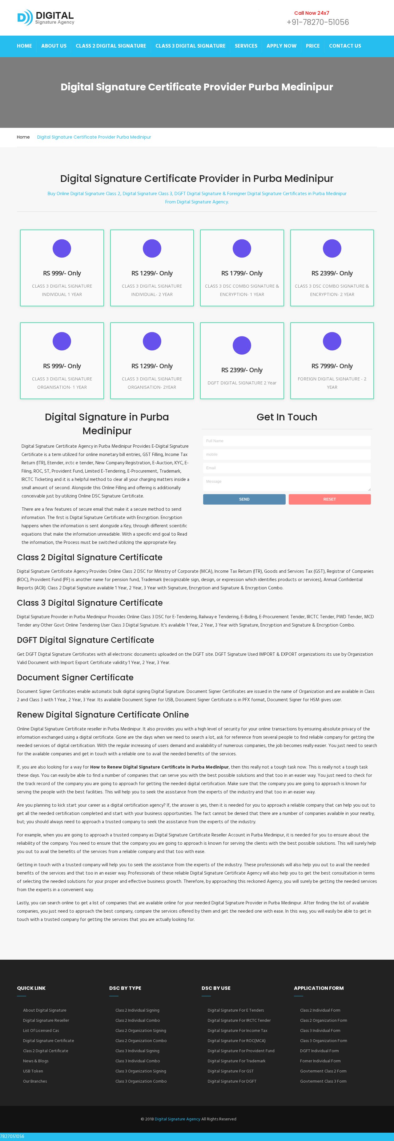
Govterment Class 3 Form (323, 1081)
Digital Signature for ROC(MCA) (237, 1041)
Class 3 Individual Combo (137, 1061)
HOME (24, 46)
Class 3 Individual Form (320, 1030)
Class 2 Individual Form (320, 1010)
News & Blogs (35, 1061)
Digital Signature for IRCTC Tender (239, 1020)
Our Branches (35, 1081)
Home (23, 137)
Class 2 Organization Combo (141, 1041)
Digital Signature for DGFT (232, 1081)
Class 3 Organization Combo (141, 1081)
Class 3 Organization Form (323, 1041)
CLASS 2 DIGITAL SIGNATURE (111, 46)
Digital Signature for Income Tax (237, 1030)
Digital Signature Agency (177, 1119)
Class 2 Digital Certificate (45, 1051)
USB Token (33, 1071)
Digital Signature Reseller (46, 1020)
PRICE (313, 46)
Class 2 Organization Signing (140, 1030)
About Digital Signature (44, 1010)
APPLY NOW (282, 46)
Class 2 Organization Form (323, 1020)
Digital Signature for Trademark (237, 1061)
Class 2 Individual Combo (137, 1020)
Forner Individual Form (320, 1061)
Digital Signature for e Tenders (236, 1010)
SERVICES (246, 46)
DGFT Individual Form (319, 1051)
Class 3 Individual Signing (137, 1051)
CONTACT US (345, 46)
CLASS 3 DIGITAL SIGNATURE (190, 46)
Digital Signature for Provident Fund (241, 1051)
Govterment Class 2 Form (323, 1071)
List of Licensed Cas (41, 1030)
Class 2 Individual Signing (137, 1010)
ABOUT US (53, 46)
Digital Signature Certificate (48, 1041)
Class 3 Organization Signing (140, 1071)
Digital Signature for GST (231, 1071)
